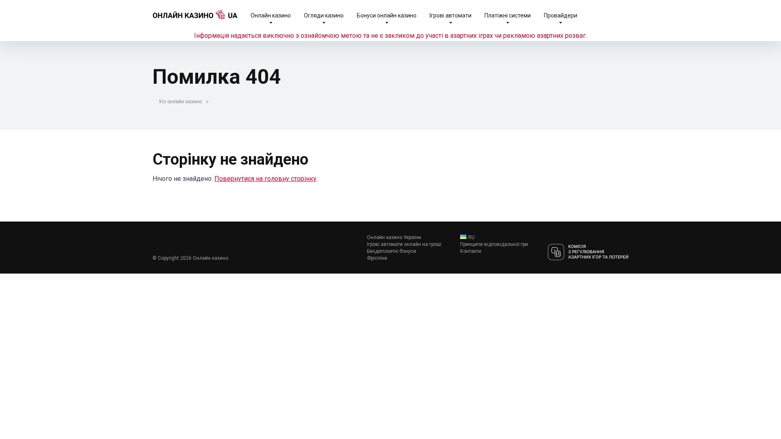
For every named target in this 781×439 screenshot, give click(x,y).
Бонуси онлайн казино (387, 15)
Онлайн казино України (394, 237)
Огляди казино (324, 15)
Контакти (470, 251)
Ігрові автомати (450, 15)
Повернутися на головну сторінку (265, 179)
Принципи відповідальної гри (494, 244)
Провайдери (560, 15)
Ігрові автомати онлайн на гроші (404, 244)
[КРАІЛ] (588, 252)
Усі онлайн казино (180, 101)
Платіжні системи (507, 15)
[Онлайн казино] (195, 11)
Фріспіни (377, 258)
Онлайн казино (271, 15)
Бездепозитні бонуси (391, 251)
